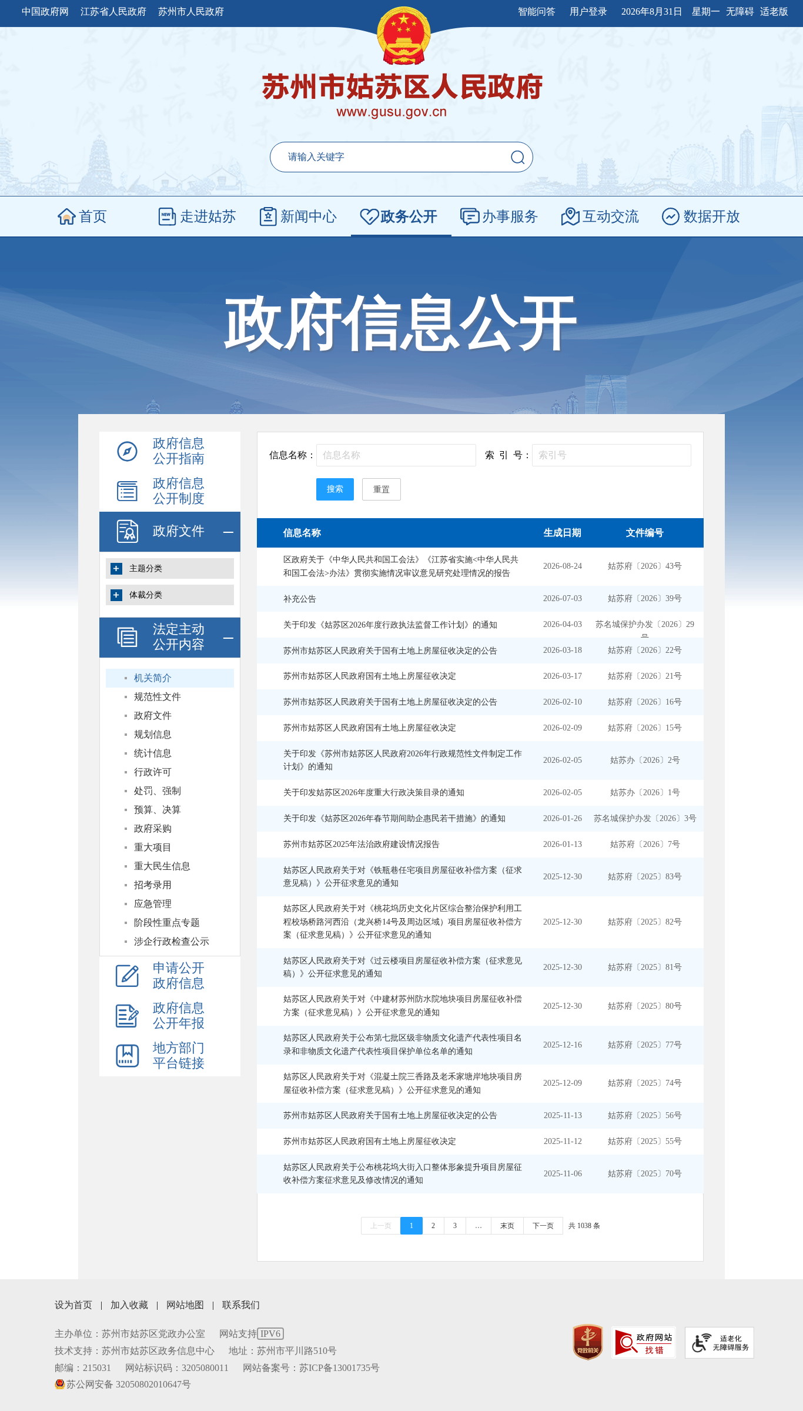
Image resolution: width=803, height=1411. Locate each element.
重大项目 (153, 847)
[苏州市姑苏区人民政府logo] (402, 97)
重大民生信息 (162, 866)
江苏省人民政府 (113, 11)
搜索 (335, 489)
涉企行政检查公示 (171, 941)
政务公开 (409, 216)
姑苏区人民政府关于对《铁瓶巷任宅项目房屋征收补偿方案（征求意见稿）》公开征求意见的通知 (402, 877)
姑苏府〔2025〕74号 (645, 1083)
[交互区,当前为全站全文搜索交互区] (401, 157)
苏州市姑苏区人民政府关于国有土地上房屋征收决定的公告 (390, 650)
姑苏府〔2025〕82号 (645, 922)
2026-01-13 (562, 844)
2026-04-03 (562, 624)
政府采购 (153, 828)
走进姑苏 (208, 216)
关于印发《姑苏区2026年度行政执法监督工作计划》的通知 (390, 625)
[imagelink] (588, 1342)
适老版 (774, 11)
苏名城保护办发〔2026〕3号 (645, 818)
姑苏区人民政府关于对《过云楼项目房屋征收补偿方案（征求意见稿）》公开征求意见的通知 (402, 967)
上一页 (381, 1226)
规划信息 (153, 734)
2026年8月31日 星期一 (670, 11)
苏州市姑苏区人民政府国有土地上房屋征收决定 (369, 676)
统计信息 (153, 753)
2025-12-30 (562, 876)
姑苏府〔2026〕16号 (645, 702)
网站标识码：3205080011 (177, 1368)
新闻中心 (308, 216)
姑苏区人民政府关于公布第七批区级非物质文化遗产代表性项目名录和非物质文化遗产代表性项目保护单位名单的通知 (402, 1044)
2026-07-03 (562, 598)
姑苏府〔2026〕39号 (645, 598)
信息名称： (292, 455)
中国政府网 (45, 11)
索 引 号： (508, 455)
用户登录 (588, 11)
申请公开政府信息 (179, 975)
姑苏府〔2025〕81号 (645, 967)
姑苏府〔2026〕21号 (645, 676)
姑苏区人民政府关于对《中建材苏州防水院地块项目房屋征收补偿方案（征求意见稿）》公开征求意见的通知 (402, 1005)
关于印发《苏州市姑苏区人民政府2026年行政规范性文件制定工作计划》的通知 (402, 760)
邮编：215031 (83, 1368)
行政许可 (153, 772)
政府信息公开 (401, 322)
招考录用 (153, 885)
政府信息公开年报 (179, 1015)
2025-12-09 (562, 1083)
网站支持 (249, 1334)
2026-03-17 (562, 676)
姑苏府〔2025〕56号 (645, 1115)
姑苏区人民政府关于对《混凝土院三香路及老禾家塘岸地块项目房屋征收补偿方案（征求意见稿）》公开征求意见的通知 (402, 1083)
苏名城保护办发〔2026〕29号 (644, 631)
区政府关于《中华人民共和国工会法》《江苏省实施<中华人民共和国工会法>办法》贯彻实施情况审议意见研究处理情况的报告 (400, 566)
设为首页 (73, 1305)
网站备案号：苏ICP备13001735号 (311, 1368)
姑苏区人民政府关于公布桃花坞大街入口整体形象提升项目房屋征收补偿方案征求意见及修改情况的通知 (402, 1174)
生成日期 (562, 533)
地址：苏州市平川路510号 (283, 1351)
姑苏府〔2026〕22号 (645, 650)
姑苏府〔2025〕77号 (645, 1044)
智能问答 (537, 11)
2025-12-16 (562, 1044)
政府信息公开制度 (179, 491)
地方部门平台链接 (179, 1055)
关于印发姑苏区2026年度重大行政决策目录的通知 (373, 792)
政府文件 (179, 530)
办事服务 (510, 216)
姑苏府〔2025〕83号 (645, 876)
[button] (518, 157)
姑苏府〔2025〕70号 (645, 1173)
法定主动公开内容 (179, 637)
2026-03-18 (562, 650)
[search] (379, 157)
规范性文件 (157, 697)
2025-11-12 (563, 1141)
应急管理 (153, 904)
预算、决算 (157, 810)
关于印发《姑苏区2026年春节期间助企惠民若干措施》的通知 (394, 818)
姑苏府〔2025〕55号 (645, 1141)
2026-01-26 (562, 818)
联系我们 (241, 1305)
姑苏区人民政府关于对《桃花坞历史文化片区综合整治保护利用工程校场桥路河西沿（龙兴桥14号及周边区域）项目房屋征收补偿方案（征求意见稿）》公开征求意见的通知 (402, 921)
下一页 (543, 1226)
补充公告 (299, 599)
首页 (93, 216)
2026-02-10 (562, 702)
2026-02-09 (562, 727)
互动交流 (611, 216)
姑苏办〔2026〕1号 (645, 792)
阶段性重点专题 (167, 923)
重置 (381, 489)
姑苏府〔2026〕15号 (645, 727)
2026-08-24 (562, 566)
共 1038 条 (584, 1226)
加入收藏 (129, 1305)
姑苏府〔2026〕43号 (645, 566)
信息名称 (302, 533)
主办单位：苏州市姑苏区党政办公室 (130, 1334)
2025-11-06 (563, 1173)
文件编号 (645, 533)
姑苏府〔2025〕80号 (645, 1006)
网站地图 (185, 1305)
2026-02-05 (562, 760)
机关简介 (153, 678)
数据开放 (712, 216)
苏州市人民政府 (191, 11)
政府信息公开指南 (179, 451)
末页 (507, 1226)
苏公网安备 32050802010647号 (128, 1384)
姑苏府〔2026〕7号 (645, 844)
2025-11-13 (563, 1115)
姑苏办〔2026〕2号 (645, 760)
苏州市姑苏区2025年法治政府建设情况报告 (361, 844)
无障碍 (740, 11)
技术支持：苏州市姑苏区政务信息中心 (135, 1351)
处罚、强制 (157, 791)
